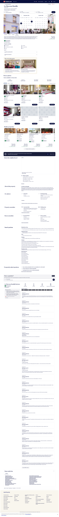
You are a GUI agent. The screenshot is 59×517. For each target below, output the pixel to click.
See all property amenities (25, 212)
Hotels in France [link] (6, 503)
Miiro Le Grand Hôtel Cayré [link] (33, 481)
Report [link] (7, 297)
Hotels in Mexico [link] (6, 497)
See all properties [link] (8, 4)
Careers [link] (47, 497)
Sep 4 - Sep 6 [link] (36, 80)
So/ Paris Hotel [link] (7, 479)
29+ (53, 32)
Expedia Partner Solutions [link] (28, 498)
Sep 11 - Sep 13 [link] (49, 80)
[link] (53, 4)
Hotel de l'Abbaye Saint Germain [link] (34, 475)
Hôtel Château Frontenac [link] (9, 480)
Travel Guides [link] (48, 500)
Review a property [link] (16, 500)
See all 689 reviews (25, 467)
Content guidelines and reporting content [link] (40, 503)
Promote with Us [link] (27, 501)
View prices (17, 104)
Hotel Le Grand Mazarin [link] (32, 480)
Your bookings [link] (16, 496)
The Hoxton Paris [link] (31, 483)
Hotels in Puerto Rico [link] (6, 507)
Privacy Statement (28, 514)
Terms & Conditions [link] (38, 496)
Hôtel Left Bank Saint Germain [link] (9, 484)
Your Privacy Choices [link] (38, 500)
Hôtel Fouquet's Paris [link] (32, 478)
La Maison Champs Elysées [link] (9, 476)
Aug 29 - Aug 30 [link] (9, 80)
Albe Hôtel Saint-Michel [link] (8, 477)
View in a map (24, 173)
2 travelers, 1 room (40, 12)
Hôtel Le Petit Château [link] (8, 482)
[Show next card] (55, 138)
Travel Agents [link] (27, 502)
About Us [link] (47, 496)
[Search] (54, 280)
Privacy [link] (36, 497)
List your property (40, 1)
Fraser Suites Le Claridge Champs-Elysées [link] (35, 476)
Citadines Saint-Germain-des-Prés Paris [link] (35, 477)
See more (22, 183)
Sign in (54, 1)
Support (46, 1)
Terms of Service (3, 515)
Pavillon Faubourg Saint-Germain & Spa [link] (35, 484)
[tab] (6, 473)
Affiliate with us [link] (27, 497)
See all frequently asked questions (26, 271)
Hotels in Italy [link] (5, 500)
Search (53, 12)
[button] (25, 20)
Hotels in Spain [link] (5, 504)
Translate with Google (25, 362)
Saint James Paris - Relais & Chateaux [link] (10, 483)
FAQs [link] (15, 497)
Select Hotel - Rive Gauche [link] (33, 479)
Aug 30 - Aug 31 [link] (23, 80)
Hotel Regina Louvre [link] (8, 475)
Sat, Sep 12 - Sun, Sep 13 (25, 12)
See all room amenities (25, 222)
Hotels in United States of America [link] (8, 496)
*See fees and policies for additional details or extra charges (29, 203)
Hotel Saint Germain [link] (8, 481)
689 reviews (6, 287)
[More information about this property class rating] (7, 7)
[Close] (58, 514)
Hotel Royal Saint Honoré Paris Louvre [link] (10, 478)
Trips (49, 1)
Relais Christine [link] (31, 482)
